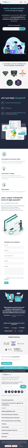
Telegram (21, 367)
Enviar (6, 282)
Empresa (6, 250)
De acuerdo (8, 446)
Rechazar (15, 446)
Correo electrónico (8, 255)
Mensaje (6, 266)
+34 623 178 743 (14, 379)
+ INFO (22, 28)
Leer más (21, 446)
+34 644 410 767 (16, 377)
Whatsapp (14, 367)
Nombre (6, 245)
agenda (13, 371)
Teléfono (6, 261)
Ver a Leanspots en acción (9, 203)
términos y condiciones (16, 277)
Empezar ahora (6, 363)
